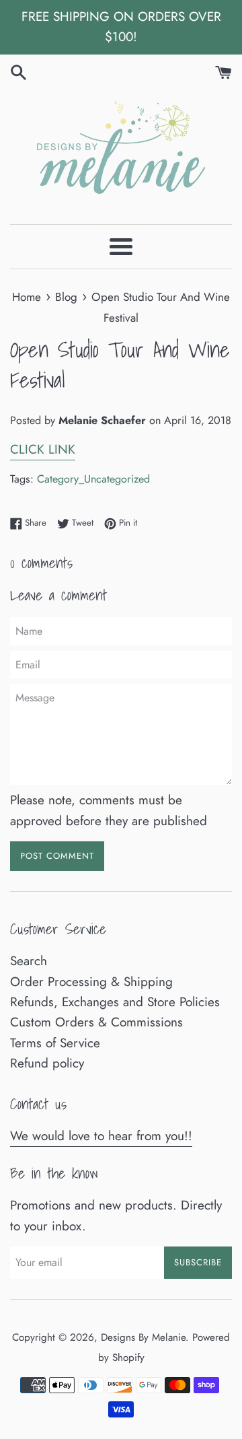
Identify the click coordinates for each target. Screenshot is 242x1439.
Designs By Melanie (143, 1337)
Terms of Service (55, 1043)
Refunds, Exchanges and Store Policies (115, 1002)
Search (28, 961)
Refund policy (47, 1063)
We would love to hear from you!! (101, 1136)
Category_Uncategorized (93, 479)
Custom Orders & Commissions (96, 1022)
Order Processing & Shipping (91, 982)
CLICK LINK (42, 449)
